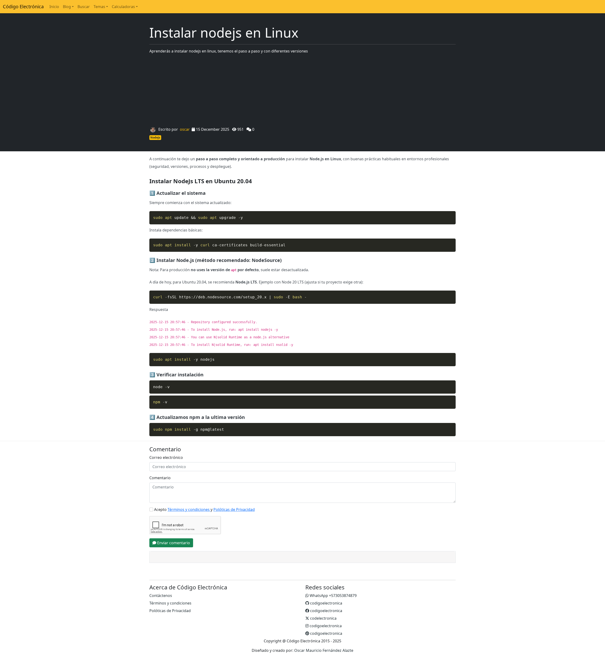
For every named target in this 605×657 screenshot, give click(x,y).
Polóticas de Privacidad (170, 610)
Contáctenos (160, 595)
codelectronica (323, 618)
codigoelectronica (325, 603)
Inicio (54, 6)
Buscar (84, 6)
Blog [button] (67, 6)
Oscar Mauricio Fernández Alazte (323, 650)
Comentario (160, 477)
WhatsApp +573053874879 (333, 595)
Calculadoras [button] (123, 6)
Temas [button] (99, 6)
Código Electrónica (23, 6)
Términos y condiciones (170, 603)
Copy (449, 215)
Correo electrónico (166, 457)
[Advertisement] (302, 91)
